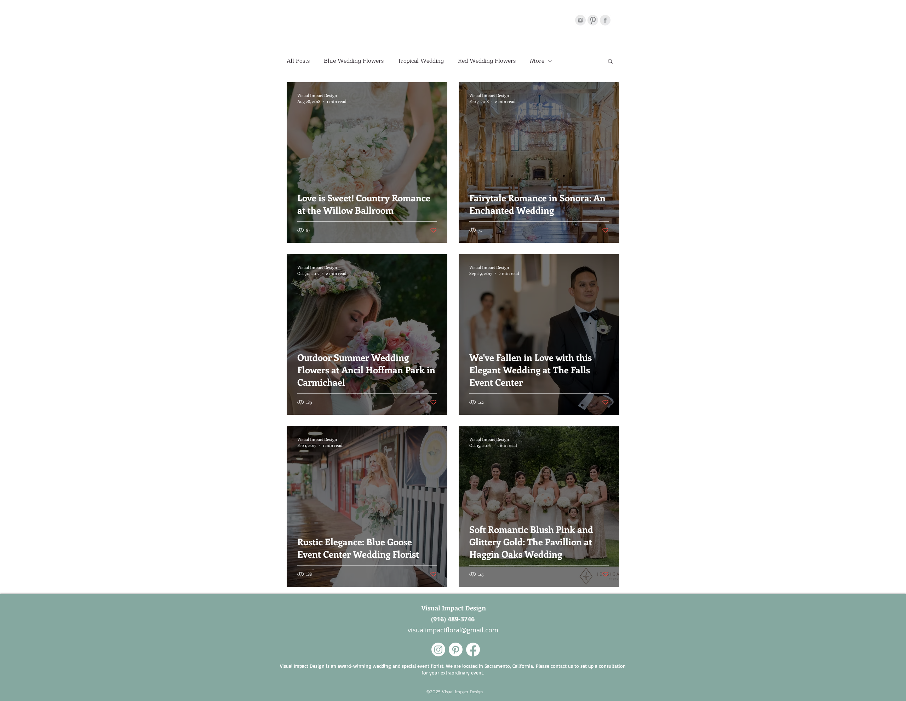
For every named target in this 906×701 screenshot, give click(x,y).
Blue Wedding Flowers (354, 61)
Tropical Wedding (421, 61)
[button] (610, 61)
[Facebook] (605, 20)
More (537, 61)
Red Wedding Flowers (487, 61)
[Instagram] (580, 20)
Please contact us (554, 666)
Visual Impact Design (453, 608)
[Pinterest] (592, 20)
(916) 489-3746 (453, 619)
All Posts (298, 61)
